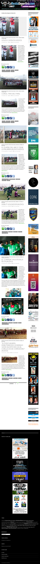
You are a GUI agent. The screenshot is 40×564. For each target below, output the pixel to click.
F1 (37, 522)
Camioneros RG (12, 179)
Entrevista (18, 144)
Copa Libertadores (23, 522)
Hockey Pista (13, 525)
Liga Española (19, 525)
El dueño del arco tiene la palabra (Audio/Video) (13, 148)
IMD (16, 525)
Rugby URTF (33, 527)
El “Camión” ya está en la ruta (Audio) (12, 260)
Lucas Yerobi (33, 525)
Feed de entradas (4, 554)
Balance (9, 522)
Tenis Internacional (12, 528)
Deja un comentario (15, 42)
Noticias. (14, 527)
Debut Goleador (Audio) (13, 204)
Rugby (30, 527)
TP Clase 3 (25, 528)
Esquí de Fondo (35, 522)
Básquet (12, 522)
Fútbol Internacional (32, 523)
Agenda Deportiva (8, 520)
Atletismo (14, 520)
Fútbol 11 (21, 201)
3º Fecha (3, 70)
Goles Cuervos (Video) (12, 40)
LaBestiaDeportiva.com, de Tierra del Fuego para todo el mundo (15, 8)
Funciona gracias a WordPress (6, 562)
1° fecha (3, 520)
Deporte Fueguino (5, 37)
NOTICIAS (4, 38)
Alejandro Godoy (5, 179)
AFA (4, 520)
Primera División (26, 527)
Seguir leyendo (21, 61)
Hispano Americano (7, 525)
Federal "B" (8, 70)
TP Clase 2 (22, 528)
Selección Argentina (5, 528)
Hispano (3, 525)
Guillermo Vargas (5, 379)
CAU (15, 522)
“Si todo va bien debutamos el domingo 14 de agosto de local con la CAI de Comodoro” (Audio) (13, 347)
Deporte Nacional (12, 37)
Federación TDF (4, 523)
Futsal (10, 523)
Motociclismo (4, 527)
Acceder (3, 552)
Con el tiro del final (11, 94)
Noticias (16, 70)
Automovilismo (19, 520)
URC (27, 528)
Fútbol (12, 70)
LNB (30, 525)
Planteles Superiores (20, 527)
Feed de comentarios (5, 556)
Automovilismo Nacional (5, 522)
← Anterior (11, 383)
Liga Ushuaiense (26, 525)
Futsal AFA (13, 523)
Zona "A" (12, 71)
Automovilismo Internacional (28, 520)
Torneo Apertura (18, 528)
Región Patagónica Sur (6, 71)
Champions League (18, 522)
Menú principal (39, 9)
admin (10, 42)
